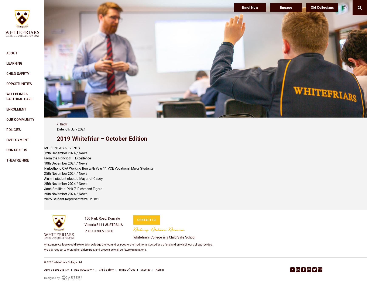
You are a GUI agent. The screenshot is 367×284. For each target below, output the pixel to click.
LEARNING (14, 63)
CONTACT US (16, 150)
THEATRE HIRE (17, 160)
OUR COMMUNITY (20, 120)
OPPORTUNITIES (19, 84)
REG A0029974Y (84, 269)
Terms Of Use (127, 269)
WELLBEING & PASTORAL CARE (19, 96)
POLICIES (13, 130)
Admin (160, 269)
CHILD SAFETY (17, 74)
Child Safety (106, 269)
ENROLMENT (16, 109)
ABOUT (11, 53)
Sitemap (145, 269)
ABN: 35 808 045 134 (56, 269)
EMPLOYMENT (17, 140)
